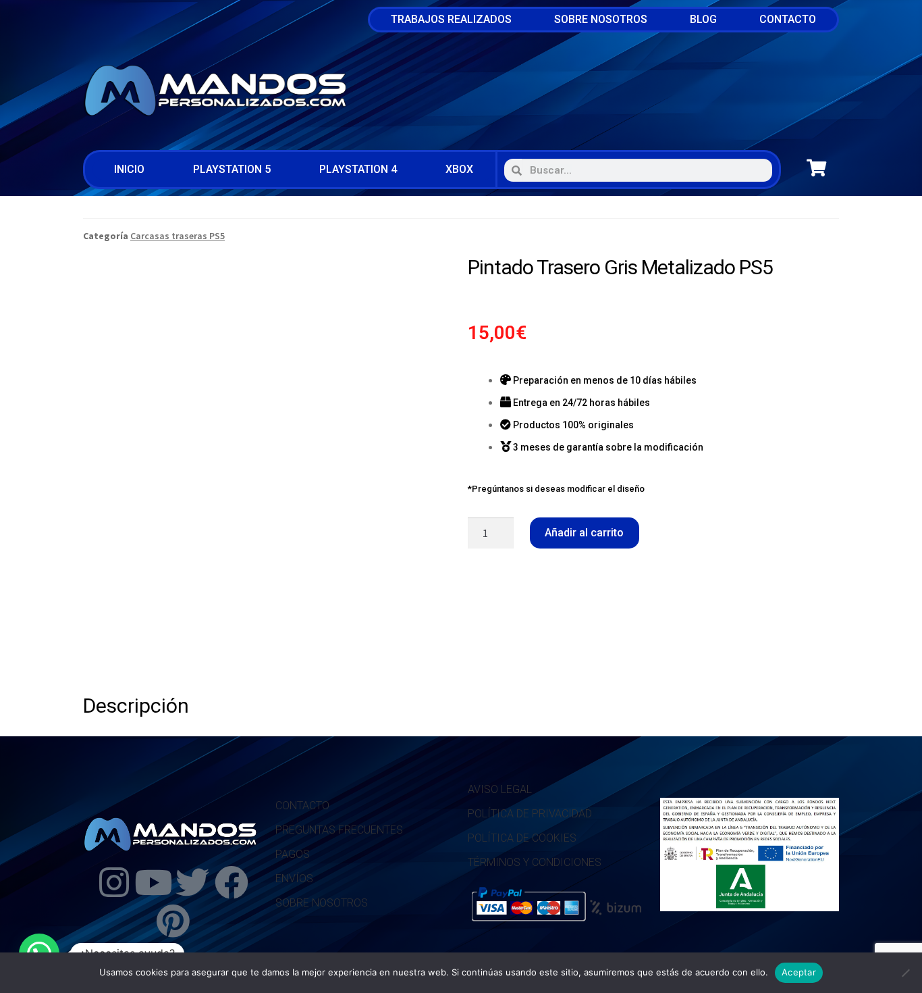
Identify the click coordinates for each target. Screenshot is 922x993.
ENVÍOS (294, 878)
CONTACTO (302, 805)
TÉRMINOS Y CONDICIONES (534, 862)
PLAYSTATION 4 (358, 169)
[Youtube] (153, 882)
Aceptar (799, 972)
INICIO (129, 169)
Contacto (787, 19)
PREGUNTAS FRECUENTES (339, 829)
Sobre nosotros (600, 19)
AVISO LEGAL (500, 789)
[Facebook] (231, 882)
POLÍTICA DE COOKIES (522, 838)
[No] (905, 972)
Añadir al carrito (584, 532)
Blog (703, 19)
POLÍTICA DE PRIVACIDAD (530, 813)
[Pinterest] (173, 921)
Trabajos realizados (451, 19)
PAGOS (292, 854)
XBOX (459, 169)
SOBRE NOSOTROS (321, 902)
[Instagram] (114, 882)
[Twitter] (192, 882)
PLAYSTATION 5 (232, 169)
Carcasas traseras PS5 (177, 236)
